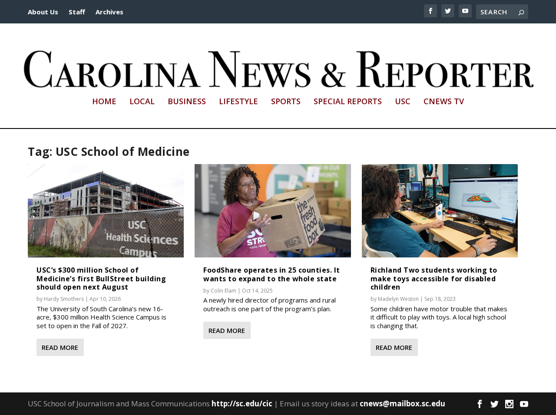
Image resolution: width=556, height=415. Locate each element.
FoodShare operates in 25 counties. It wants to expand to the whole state (271, 274)
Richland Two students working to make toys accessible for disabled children (434, 278)
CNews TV (444, 102)
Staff (77, 11)
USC (402, 102)
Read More (60, 347)
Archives (109, 11)
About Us (43, 11)
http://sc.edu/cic (242, 403)
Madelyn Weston (398, 299)
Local (142, 102)
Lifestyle (238, 102)
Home (104, 102)
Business (187, 102)
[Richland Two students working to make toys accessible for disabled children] (440, 210)
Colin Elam (223, 290)
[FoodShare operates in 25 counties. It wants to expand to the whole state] (273, 210)
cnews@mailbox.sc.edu (402, 403)
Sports (286, 102)
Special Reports (348, 102)
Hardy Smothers (64, 299)
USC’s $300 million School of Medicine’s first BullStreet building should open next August (101, 278)
